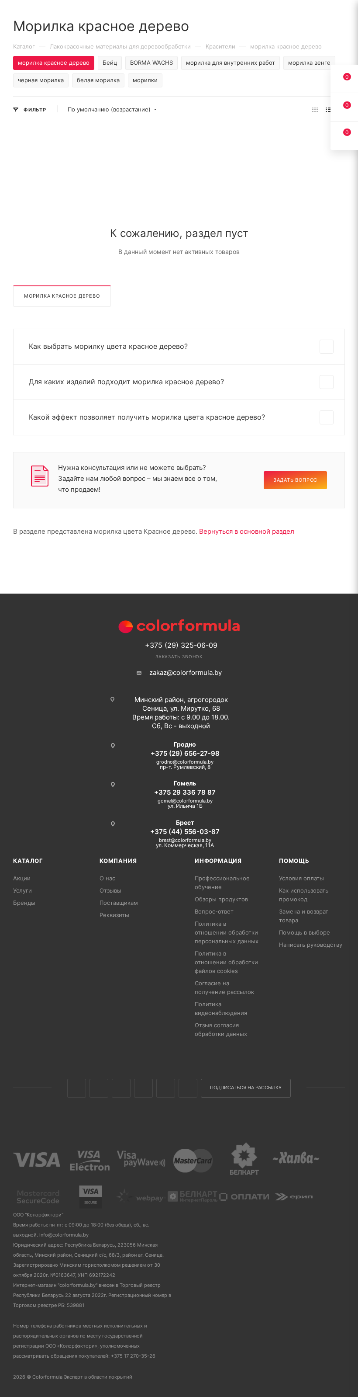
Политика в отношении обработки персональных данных (226, 932)
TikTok (188, 1088)
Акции (22, 878)
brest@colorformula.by (185, 840)
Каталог (28, 860)
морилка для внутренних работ (230, 62)
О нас (107, 878)
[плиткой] (315, 109)
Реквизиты (114, 914)
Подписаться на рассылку (246, 1088)
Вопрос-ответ (214, 911)
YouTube (165, 1088)
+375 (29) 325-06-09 (181, 645)
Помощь (294, 860)
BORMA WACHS (151, 62)
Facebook (99, 1088)
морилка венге (309, 62)
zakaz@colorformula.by (185, 672)
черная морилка (41, 79)
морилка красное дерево (62, 296)
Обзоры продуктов (221, 899)
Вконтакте (76, 1088)
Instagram (121, 1088)
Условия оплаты (301, 878)
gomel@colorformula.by (185, 801)
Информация (218, 860)
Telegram (143, 1088)
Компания (118, 860)
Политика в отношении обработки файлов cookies (226, 962)
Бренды (24, 902)
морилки (145, 79)
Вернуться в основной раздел (246, 531)
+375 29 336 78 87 (185, 792)
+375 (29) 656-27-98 (185, 753)
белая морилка (98, 79)
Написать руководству (310, 944)
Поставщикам (119, 902)
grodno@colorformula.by (184, 762)
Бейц (110, 62)
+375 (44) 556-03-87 (185, 831)
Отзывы (110, 890)
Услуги (22, 890)
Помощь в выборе (304, 932)
